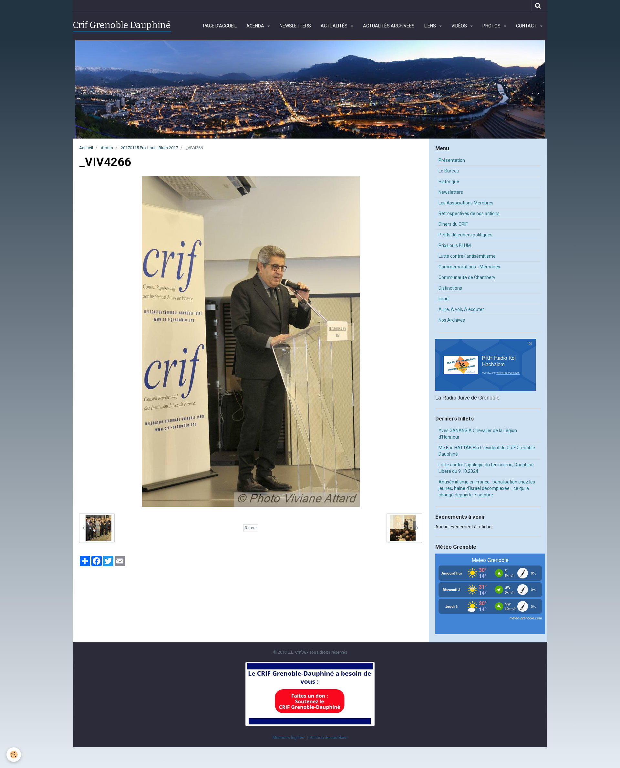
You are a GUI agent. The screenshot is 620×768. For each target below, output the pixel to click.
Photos (491, 25)
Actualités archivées (389, 25)
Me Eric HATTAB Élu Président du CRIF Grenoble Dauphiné (487, 451)
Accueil (86, 147)
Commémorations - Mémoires (469, 266)
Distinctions (450, 288)
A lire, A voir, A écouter (461, 309)
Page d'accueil (220, 25)
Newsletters (295, 25)
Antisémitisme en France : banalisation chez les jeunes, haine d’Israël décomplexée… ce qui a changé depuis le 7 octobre (487, 488)
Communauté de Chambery (467, 277)
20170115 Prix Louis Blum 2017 (149, 147)
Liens (430, 25)
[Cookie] (13, 754)
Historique (449, 181)
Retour (251, 528)
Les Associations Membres (466, 202)
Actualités (334, 25)
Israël (444, 298)
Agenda (255, 25)
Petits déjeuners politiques (465, 234)
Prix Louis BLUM (455, 245)
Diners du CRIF (453, 224)
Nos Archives (452, 320)
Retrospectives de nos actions (469, 213)
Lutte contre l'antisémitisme (467, 256)
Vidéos (459, 25)
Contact (527, 25)
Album (107, 147)
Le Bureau (449, 170)
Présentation (452, 160)
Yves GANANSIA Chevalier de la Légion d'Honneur (478, 434)
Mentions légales (288, 737)
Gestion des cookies (328, 737)
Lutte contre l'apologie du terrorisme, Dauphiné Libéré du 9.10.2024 (486, 468)
